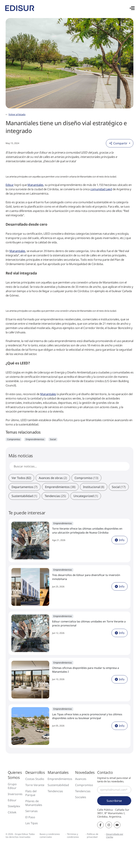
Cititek (12, 812)
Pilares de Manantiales (33, 803)
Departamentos (24, 487)
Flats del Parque (31, 793)
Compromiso (13, 439)
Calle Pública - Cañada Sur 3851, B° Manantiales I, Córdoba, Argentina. (113, 813)
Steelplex (14, 806)
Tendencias (55, 496)
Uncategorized (85, 496)
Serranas (31, 811)
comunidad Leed (101, 189)
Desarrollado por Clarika (114, 835)
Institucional (93, 487)
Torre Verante (34, 785)
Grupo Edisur (12, 786)
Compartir (120, 143)
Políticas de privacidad (92, 835)
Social (53, 439)
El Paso (30, 817)
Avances (80, 779)
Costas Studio (34, 779)
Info (122, 540)
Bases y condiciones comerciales (50, 835)
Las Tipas (31, 823)
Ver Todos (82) (21, 478)
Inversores (15, 794)
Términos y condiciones (73, 835)
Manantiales (35, 185)
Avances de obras (53, 478)
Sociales (80, 797)
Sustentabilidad (24, 496)
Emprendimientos (35, 439)
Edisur (10, 185)
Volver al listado (17, 114)
